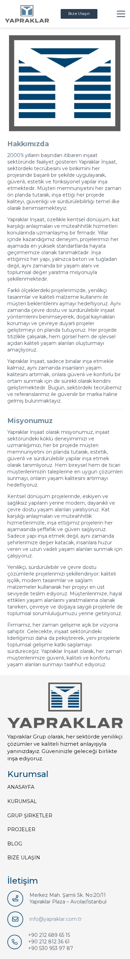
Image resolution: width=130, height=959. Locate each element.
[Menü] (121, 14)
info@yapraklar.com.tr (55, 919)
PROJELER (21, 829)
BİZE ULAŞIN (23, 857)
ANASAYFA (20, 787)
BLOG (14, 844)
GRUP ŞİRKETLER (29, 815)
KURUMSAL (22, 801)
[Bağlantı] (27, 14)
